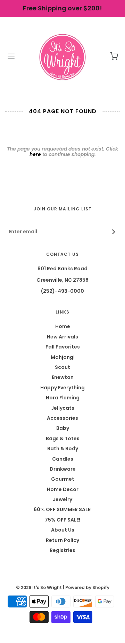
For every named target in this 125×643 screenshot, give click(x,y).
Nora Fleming (63, 397)
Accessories (62, 418)
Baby (62, 428)
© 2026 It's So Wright (39, 587)
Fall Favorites (62, 346)
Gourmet (62, 479)
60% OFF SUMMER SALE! (63, 509)
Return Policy (62, 540)
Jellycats (62, 408)
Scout (62, 367)
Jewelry (62, 499)
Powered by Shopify (87, 587)
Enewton (63, 377)
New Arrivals (62, 336)
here (35, 154)
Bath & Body (62, 448)
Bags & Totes (63, 438)
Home (62, 326)
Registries (62, 550)
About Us (62, 529)
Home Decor (62, 489)
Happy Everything (62, 387)
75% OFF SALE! (62, 519)
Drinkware (63, 468)
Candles (62, 458)
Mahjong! (63, 357)
